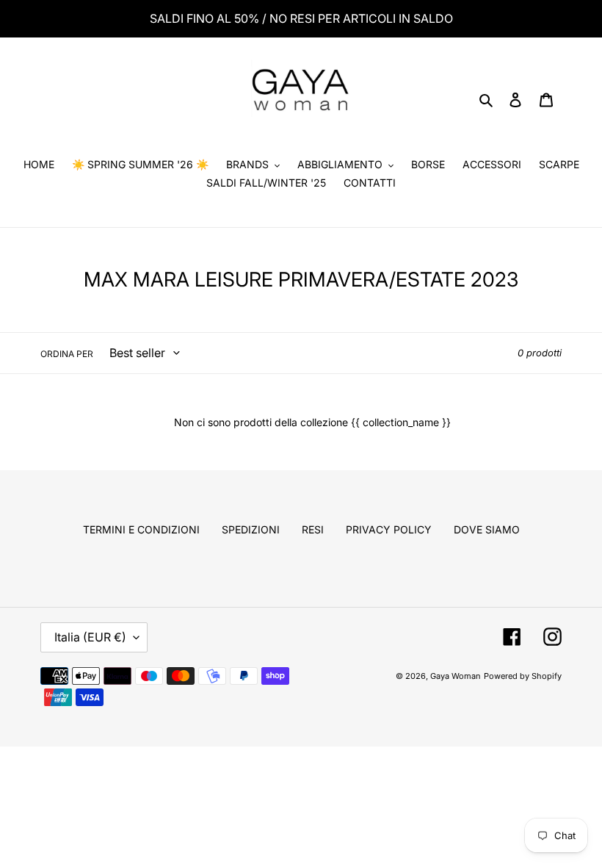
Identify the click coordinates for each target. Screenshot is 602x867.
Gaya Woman (455, 676)
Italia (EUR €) (90, 637)
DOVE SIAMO (487, 529)
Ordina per (66, 353)
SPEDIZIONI (251, 529)
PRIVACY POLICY (389, 529)
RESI (313, 529)
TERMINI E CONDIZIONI (141, 529)
